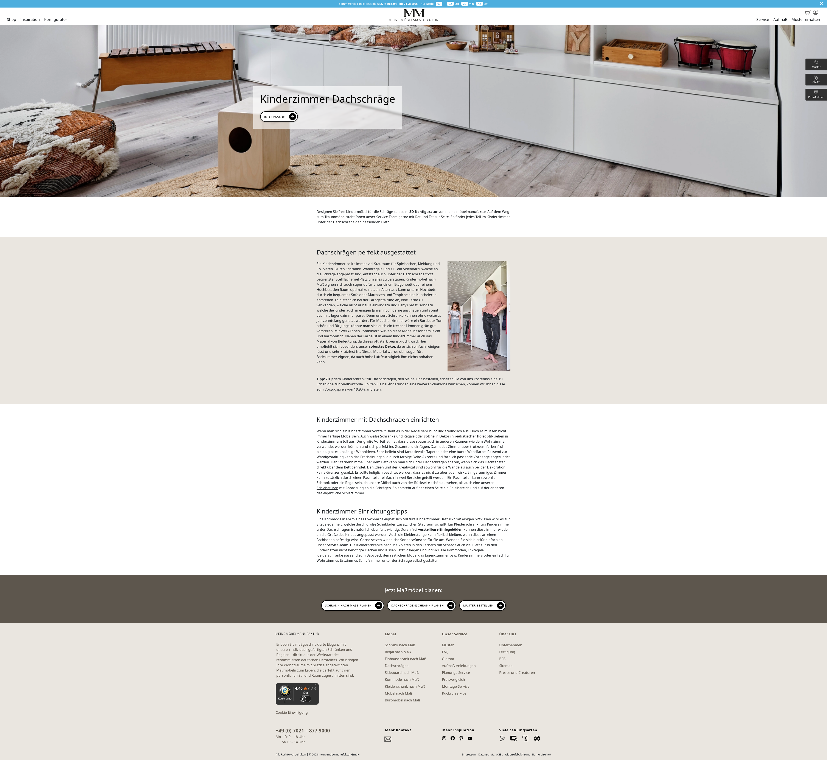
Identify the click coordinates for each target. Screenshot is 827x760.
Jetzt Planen (275, 116)
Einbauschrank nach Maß (405, 658)
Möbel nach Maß (398, 693)
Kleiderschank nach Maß (405, 686)
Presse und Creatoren (517, 672)
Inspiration (30, 20)
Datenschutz (486, 754)
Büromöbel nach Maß (402, 700)
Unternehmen (510, 645)
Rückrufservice (454, 693)
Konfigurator (55, 20)
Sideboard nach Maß (402, 672)
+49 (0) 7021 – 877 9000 (303, 730)
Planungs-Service (456, 672)
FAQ (445, 652)
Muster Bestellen (478, 605)
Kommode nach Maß (402, 679)
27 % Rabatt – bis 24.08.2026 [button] (399, 4)
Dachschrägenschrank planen (417, 605)
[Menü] (316, 685)
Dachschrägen (397, 665)
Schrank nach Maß (400, 645)
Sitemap (506, 665)
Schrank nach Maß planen (348, 605)
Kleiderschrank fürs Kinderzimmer (482, 524)
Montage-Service (455, 686)
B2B (502, 658)
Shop (11, 20)
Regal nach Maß (398, 652)
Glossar (448, 658)
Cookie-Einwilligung (292, 712)
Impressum (469, 754)
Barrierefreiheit (541, 754)
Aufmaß (780, 20)
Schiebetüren (327, 487)
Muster (448, 645)
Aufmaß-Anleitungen (459, 665)
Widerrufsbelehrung (517, 754)
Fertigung (507, 652)
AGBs (499, 754)
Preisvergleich (453, 679)
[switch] (305, 698)
